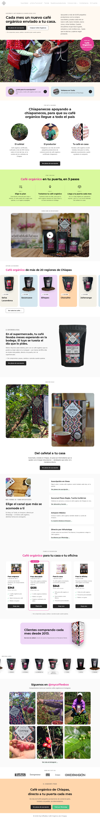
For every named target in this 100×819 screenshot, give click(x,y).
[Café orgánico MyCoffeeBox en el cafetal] (22, 708)
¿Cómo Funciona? (36, 3)
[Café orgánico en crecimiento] (78, 742)
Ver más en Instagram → (50, 762)
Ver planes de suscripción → (60, 489)
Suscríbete (24, 3)
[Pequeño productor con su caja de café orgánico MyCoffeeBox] (78, 708)
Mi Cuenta (93, 3)
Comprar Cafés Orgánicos (38, 28)
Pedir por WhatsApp (61, 807)
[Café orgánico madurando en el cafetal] (50, 742)
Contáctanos (83, 3)
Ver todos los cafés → (15, 310)
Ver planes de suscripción (16, 28)
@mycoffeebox (58, 684)
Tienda (46, 3)
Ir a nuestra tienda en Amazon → (61, 521)
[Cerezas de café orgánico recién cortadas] (22, 742)
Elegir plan (16, 606)
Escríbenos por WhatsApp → (60, 537)
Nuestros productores (58, 3)
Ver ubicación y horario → (59, 504)
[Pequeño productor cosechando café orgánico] (50, 708)
